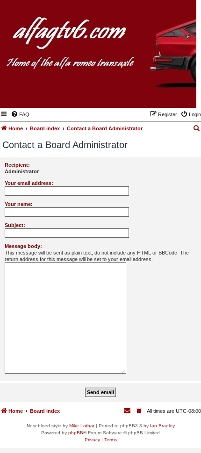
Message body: (23, 246)
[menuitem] (20, 114)
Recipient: (17, 165)
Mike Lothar (81, 425)
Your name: (19, 204)
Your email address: (29, 183)
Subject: (15, 225)
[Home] (143, 94)
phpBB (75, 432)
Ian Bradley (162, 425)
